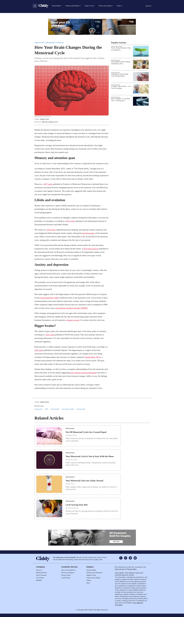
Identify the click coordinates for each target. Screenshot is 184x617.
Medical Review (41, 572)
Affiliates (39, 580)
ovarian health (80, 409)
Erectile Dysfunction (115, 60)
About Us (39, 570)
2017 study (48, 184)
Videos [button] (119, 6)
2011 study (50, 335)
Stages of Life (39, 42)
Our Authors (40, 578)
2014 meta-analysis (90, 249)
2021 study (70, 221)
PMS (46, 409)
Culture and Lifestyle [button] (105, 6)
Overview (60, 42)
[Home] (43, 6)
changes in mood (72, 320)
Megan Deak (44, 119)
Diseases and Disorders (94, 572)
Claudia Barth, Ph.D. (92, 357)
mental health (55, 409)
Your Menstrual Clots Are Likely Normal (84, 480)
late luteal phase (88, 233)
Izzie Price (71, 484)
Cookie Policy (65, 578)
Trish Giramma (73, 508)
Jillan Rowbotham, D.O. (50, 122)
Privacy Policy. (132, 569)
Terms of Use (119, 569)
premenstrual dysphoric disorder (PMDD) (71, 308)
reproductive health (68, 409)
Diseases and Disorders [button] (72, 6)
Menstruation (50, 42)
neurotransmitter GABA (49, 298)
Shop (88, 583)
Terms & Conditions (67, 572)
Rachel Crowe (72, 459)
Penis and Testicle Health (116, 46)
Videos (88, 580)
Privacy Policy (66, 575)
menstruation (38, 409)
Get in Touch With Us (68, 570)
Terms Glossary (41, 575)
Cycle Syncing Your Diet (77, 505)
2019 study (51, 230)
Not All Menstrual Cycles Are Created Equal (86, 432)
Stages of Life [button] (89, 6)
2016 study (38, 350)
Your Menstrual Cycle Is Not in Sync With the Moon (90, 456)
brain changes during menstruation (83, 373)
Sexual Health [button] (56, 6)
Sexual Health (91, 570)
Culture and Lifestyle (93, 578)
